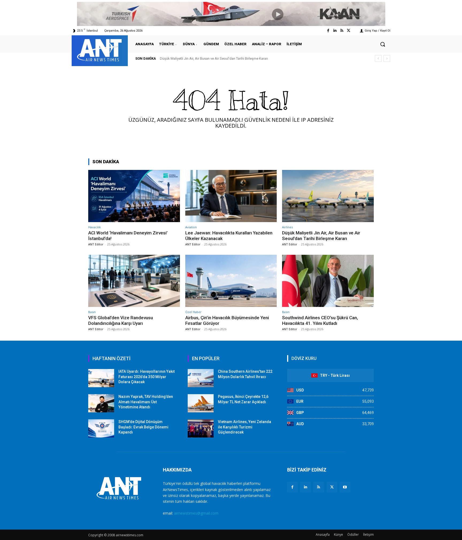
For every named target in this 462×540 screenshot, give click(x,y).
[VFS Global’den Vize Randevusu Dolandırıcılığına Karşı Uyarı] (134, 281)
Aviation (191, 227)
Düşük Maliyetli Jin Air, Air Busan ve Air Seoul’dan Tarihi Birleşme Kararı (321, 235)
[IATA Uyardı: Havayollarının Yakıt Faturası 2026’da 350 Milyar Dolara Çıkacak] (101, 378)
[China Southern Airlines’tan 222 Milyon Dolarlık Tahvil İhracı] (201, 378)
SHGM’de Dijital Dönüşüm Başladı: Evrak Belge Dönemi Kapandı (143, 427)
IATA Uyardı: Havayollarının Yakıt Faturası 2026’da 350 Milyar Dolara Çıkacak (146, 376)
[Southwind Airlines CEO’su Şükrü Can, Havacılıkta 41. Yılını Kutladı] (328, 281)
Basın (92, 311)
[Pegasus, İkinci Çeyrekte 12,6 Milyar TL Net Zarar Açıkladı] (201, 403)
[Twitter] (348, 30)
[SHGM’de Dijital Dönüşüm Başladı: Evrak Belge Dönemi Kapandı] (101, 428)
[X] (332, 487)
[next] (386, 58)
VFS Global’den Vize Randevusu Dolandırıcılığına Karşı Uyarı (211, 58)
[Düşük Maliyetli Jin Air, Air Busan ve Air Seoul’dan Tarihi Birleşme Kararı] (328, 196)
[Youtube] (345, 487)
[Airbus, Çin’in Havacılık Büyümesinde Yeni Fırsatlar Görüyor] (231, 281)
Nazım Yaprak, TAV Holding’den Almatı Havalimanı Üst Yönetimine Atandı (145, 401)
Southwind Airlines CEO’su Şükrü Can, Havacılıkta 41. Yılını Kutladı (320, 320)
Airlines (287, 227)
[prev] (378, 58)
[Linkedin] (335, 30)
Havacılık (94, 227)
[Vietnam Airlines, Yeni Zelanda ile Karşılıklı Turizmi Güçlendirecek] (201, 428)
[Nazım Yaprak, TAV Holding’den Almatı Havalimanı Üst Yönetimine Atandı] (101, 403)
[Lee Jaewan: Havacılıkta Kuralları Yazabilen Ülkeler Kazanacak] (231, 196)
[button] (382, 44)
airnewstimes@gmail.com (196, 513)
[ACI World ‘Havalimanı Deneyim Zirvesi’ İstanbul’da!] (134, 196)
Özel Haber (193, 311)
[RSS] (318, 487)
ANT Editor (95, 244)
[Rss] (341, 30)
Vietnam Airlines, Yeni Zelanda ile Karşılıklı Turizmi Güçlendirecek (244, 427)
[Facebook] (328, 30)
